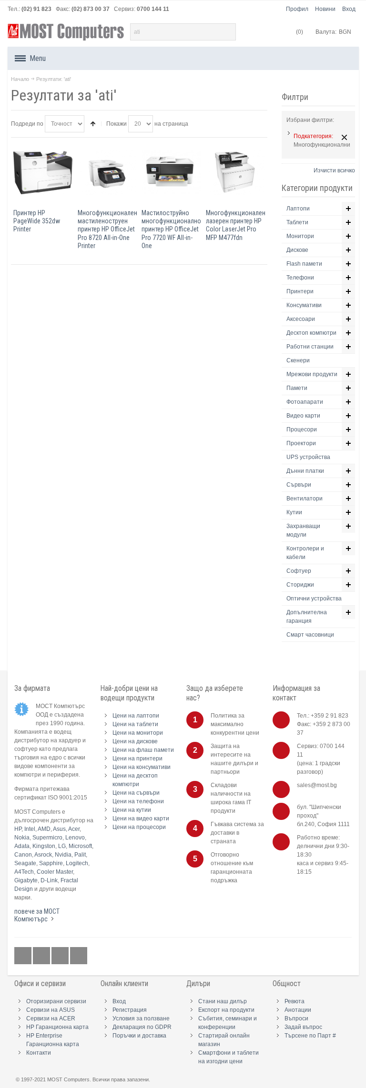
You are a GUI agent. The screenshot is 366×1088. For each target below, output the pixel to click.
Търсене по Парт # (310, 1035)
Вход (349, 9)
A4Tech (24, 871)
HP (17, 829)
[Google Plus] (42, 955)
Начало (20, 79)
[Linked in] (60, 955)
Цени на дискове (135, 741)
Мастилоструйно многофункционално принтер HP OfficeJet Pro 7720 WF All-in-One (171, 229)
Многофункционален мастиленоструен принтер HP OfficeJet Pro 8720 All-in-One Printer (107, 229)
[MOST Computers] (66, 32)
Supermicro (47, 837)
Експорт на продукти (226, 1010)
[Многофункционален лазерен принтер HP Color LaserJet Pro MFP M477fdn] (235, 172)
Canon (23, 854)
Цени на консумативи (141, 767)
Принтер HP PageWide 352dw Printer (36, 221)
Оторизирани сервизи (56, 1001)
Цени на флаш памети (143, 750)
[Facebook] (23, 955)
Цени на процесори (139, 827)
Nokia (22, 837)
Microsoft (80, 846)
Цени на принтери (137, 758)
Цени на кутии (131, 810)
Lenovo (75, 837)
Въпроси (296, 1018)
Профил (297, 9)
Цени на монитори (137, 732)
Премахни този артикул (344, 137)
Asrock (43, 854)
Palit (80, 854)
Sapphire (51, 863)
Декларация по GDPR (142, 1027)
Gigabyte (26, 880)
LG (62, 846)
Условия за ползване (141, 1018)
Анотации (298, 1010)
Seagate (25, 863)
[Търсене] (227, 31)
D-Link (49, 880)
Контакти (38, 1052)
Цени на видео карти (140, 818)
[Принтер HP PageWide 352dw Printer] (42, 172)
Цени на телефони (138, 801)
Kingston (43, 846)
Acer (74, 829)
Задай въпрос (303, 1027)
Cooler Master (55, 871)
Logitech (77, 863)
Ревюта (295, 1001)
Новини (325, 9)
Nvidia (63, 854)
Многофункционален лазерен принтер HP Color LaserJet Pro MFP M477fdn (235, 225)
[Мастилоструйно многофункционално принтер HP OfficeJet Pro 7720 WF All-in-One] (171, 172)
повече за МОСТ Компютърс (37, 915)
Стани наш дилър (222, 1001)
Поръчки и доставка (139, 1035)
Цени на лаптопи (135, 715)
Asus (59, 829)
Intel (29, 829)
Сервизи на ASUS (50, 1010)
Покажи (116, 123)
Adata (22, 846)
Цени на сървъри (136, 792)
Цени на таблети (135, 724)
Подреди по (27, 123)
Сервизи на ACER (50, 1018)
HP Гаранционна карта (57, 1027)
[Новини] (78, 955)
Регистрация (129, 1010)
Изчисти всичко (334, 170)
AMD (44, 829)
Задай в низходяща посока (93, 124)
